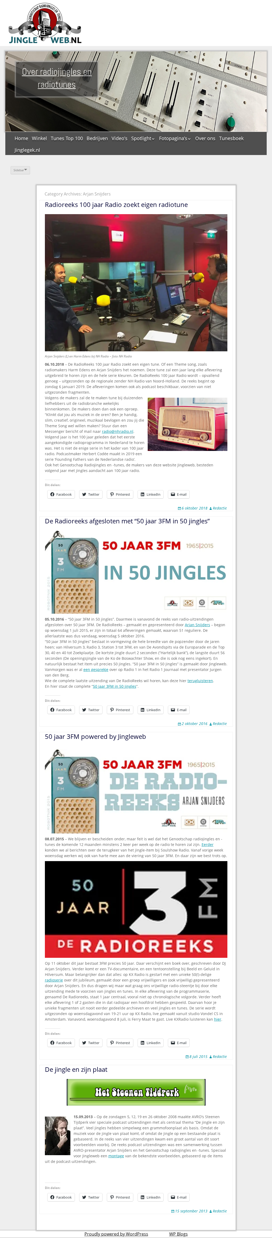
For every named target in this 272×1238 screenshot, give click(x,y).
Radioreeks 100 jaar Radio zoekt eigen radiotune (116, 204)
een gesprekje (95, 669)
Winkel (39, 138)
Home (21, 138)
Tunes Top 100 (67, 138)
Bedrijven (97, 138)
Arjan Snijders (197, 624)
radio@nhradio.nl (117, 431)
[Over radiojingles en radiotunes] (45, 23)
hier (217, 1019)
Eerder (208, 844)
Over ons (205, 138)
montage (116, 1155)
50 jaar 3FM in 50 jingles (114, 686)
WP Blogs (178, 1234)
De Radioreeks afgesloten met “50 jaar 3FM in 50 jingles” (127, 520)
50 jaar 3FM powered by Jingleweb (95, 736)
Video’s (120, 138)
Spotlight (141, 138)
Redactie (220, 508)
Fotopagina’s (173, 138)
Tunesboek (231, 138)
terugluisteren (200, 680)
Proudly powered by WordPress (116, 1234)
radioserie (54, 980)
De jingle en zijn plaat (76, 1069)
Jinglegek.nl (27, 150)
